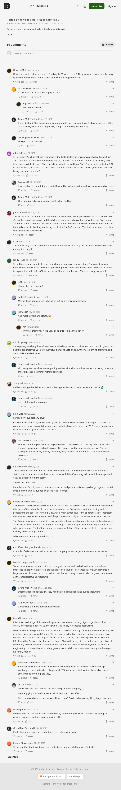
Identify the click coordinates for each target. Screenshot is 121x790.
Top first (109, 44)
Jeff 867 (22, 684)
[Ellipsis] (112, 70)
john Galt (18, 152)
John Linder (19, 212)
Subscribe (96, 6)
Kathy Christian (25, 296)
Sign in (112, 6)
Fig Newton (28, 103)
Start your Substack (53, 776)
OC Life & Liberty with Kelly (27, 547)
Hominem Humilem (28, 662)
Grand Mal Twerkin (27, 118)
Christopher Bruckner (29, 137)
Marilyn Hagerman (22, 562)
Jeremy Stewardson (23, 742)
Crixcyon (22, 181)
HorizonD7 (18, 70)
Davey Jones (19, 709)
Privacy (60, 769)
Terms (69, 769)
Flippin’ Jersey (20, 342)
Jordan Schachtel (16, 23)
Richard (22, 311)
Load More (13, 757)
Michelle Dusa (25, 440)
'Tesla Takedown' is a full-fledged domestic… (33, 19)
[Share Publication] (85, 6)
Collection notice (82, 769)
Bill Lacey (18, 259)
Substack (45, 783)
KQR (15, 241)
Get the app (75, 776)
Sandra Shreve (20, 501)
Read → (10, 34)
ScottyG (17, 383)
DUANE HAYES (25, 88)
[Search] (78, 6)
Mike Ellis (18, 413)
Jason (16, 618)
